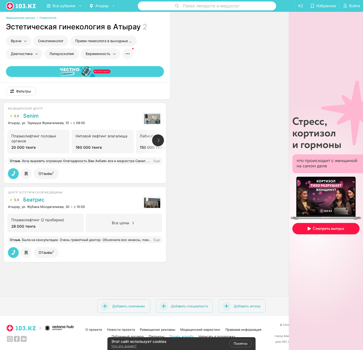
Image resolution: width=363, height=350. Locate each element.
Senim (31, 116)
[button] (21, 91)
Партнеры (156, 336)
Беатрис (33, 200)
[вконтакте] (24, 339)
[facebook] (17, 339)
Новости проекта (121, 330)
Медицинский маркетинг (200, 330)
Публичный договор (128, 336)
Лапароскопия (61, 54)
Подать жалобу (181, 336)
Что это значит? (124, 346)
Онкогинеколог (50, 41)
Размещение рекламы (157, 330)
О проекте (93, 330)
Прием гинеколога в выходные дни (105, 41)
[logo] (21, 6)
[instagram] (10, 339)
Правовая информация (243, 330)
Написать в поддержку (217, 336)
